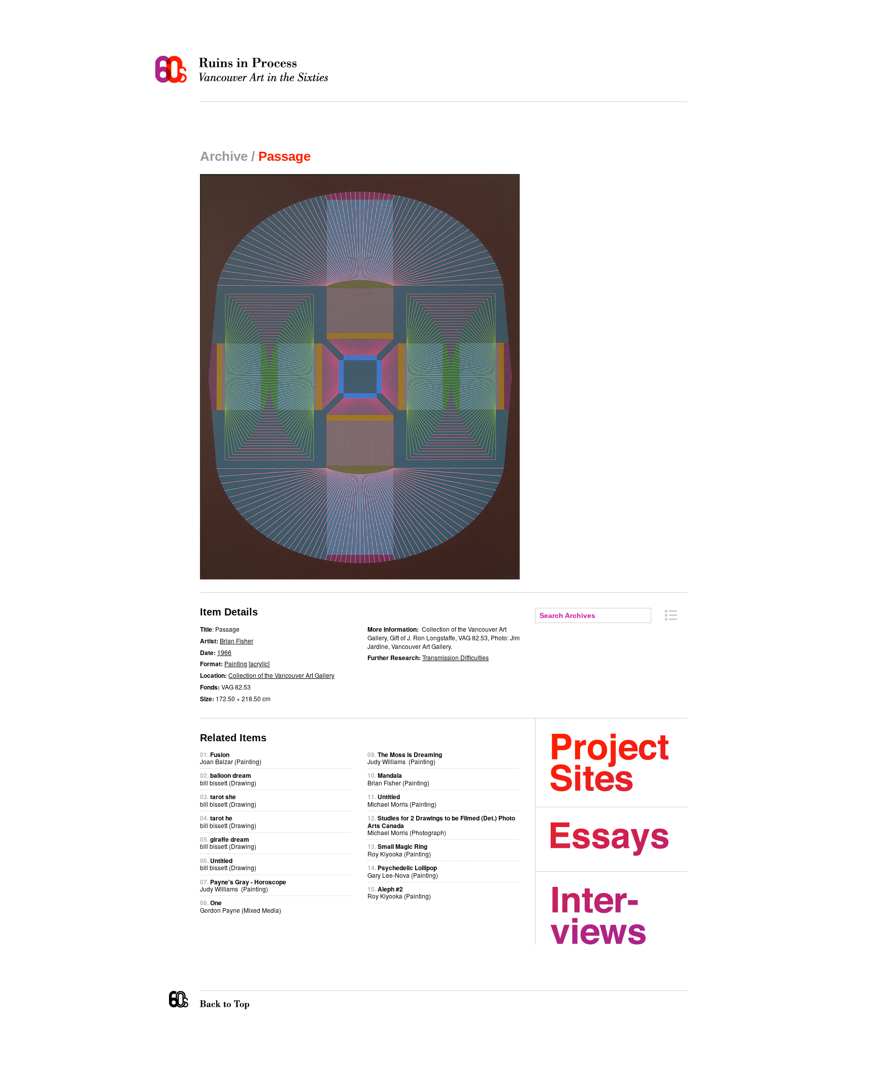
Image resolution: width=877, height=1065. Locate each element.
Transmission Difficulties (455, 657)
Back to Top (245, 1000)
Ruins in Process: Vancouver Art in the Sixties (244, 69)
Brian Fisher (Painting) (398, 778)
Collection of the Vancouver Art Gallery (281, 675)
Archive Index (671, 615)
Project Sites (619, 763)
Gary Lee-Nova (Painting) (402, 871)
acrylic (259, 663)
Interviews (619, 916)
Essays (619, 839)
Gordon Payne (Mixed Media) (240, 906)
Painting (235, 663)
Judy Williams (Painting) (243, 885)
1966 (224, 652)
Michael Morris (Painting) (401, 800)
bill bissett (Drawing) (228, 778)
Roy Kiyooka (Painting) (399, 849)
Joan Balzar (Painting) (230, 758)
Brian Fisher (236, 640)
